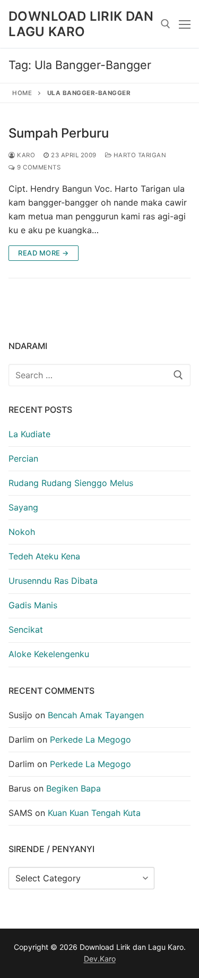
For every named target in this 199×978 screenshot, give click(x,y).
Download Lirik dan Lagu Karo (80, 23)
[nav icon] (185, 24)
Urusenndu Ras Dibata (53, 580)
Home (22, 93)
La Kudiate (29, 434)
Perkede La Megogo (90, 739)
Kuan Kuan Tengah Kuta (94, 812)
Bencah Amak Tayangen (96, 715)
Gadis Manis (32, 605)
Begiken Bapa (73, 788)
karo (25, 155)
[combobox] (99, 375)
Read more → (43, 253)
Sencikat (25, 629)
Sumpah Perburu (58, 133)
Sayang (23, 507)
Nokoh (21, 531)
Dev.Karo (100, 958)
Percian (23, 458)
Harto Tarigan (138, 155)
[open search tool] (165, 24)
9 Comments (37, 167)
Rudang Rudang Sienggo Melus (70, 483)
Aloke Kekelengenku (48, 654)
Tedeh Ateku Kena (44, 556)
